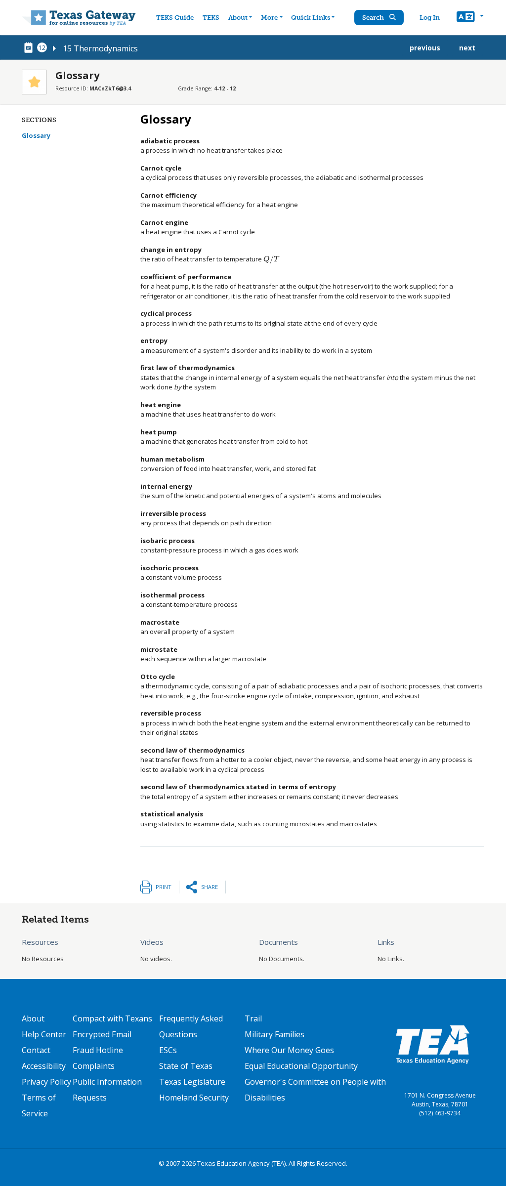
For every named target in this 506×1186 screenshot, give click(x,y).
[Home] (79, 17)
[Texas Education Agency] (432, 1044)
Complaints (94, 1065)
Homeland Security (194, 1097)
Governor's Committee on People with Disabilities (315, 1089)
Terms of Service (39, 1105)
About (238, 17)
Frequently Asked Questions (191, 1026)
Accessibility (44, 1065)
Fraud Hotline (98, 1050)
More (269, 17)
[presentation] (271, 258)
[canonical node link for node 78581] (30, 48)
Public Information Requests (107, 1089)
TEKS (211, 17)
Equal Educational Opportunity (301, 1065)
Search (373, 17)
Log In (430, 17)
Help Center (44, 1034)
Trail (253, 1018)
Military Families (274, 1034)
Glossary (36, 135)
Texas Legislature (192, 1081)
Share (209, 886)
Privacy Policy (46, 1081)
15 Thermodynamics (100, 48)
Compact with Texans (112, 1018)
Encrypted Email (102, 1034)
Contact (36, 1050)
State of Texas (185, 1065)
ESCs (168, 1050)
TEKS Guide (175, 17)
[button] (470, 17)
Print (163, 886)
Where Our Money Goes (289, 1050)
